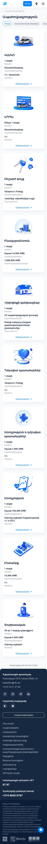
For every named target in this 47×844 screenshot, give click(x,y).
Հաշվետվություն (11, 727)
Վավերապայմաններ (13, 744)
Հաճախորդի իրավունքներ (16, 736)
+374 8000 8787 (13, 795)
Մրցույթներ (8, 756)
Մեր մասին (8, 723)
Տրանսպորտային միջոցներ (27, 24)
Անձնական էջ (9, 764)
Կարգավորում (10, 732)
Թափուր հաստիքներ (13, 760)
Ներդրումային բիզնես (23, 715)
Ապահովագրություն (15, 11)
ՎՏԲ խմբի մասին (11, 773)
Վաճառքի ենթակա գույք (15, 740)
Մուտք (27, 4)
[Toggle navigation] (42, 4)
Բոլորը (7, 24)
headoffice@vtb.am (11, 682)
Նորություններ (10, 769)
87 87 (6, 784)
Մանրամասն (22, 83)
